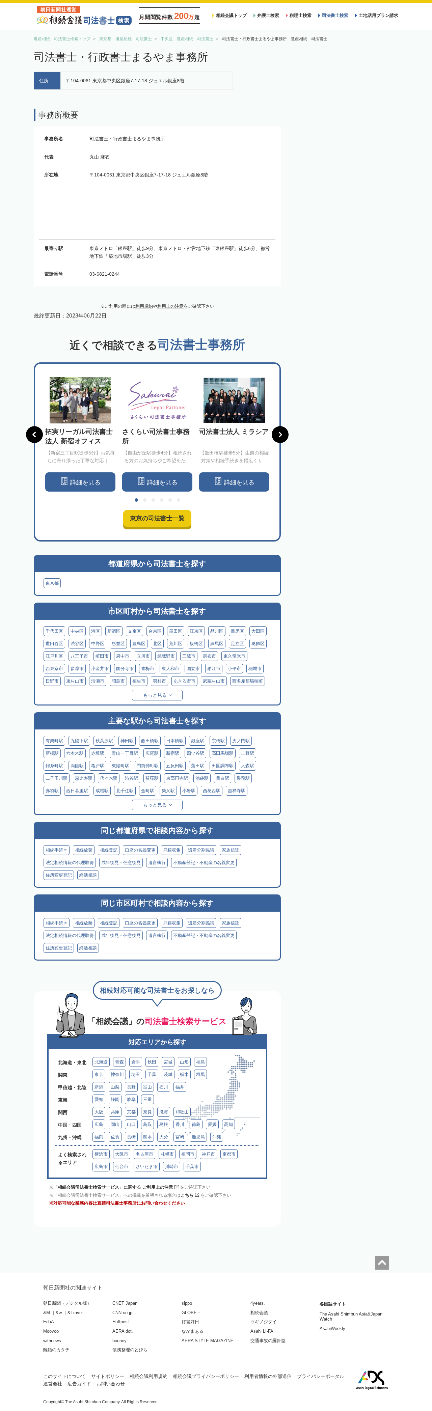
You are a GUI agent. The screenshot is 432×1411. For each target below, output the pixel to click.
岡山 (115, 1124)
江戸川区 (54, 656)
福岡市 (187, 1154)
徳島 (196, 1124)
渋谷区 (77, 643)
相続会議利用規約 (148, 1376)
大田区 (258, 631)
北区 (157, 643)
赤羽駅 (52, 790)
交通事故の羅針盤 (268, 1340)
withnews (52, 1340)
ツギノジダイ (263, 1321)
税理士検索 (301, 15)
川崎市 (171, 1166)
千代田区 (54, 631)
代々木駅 (108, 778)
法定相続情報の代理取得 (70, 862)
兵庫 (115, 1111)
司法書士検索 (335, 15)
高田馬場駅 (223, 753)
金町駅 (147, 790)
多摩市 (77, 668)
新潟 (98, 1086)
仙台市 (121, 1166)
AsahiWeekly (332, 1328)
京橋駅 (218, 740)
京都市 (229, 1154)
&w (59, 1312)
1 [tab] (136, 500)
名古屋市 (144, 1154)
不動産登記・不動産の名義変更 (204, 862)
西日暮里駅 (77, 790)
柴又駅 (168, 790)
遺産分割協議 (201, 850)
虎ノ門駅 (241, 740)
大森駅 (247, 765)
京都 (131, 1111)
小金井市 (100, 668)
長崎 (131, 1136)
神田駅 (127, 740)
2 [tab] (144, 500)
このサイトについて (64, 1376)
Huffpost (120, 1321)
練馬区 (216, 643)
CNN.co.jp (122, 1312)
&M (46, 1312)
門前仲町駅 (148, 765)
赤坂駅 (97, 753)
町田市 (102, 656)
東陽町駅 (120, 765)
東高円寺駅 (177, 778)
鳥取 (147, 1124)
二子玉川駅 (57, 778)
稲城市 (255, 668)
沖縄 (216, 1136)
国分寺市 (125, 668)
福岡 (98, 1136)
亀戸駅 (97, 765)
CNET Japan (124, 1303)
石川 (163, 1086)
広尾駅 (152, 753)
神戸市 (208, 1154)
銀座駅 (197, 740)
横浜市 (101, 1154)
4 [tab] (161, 500)
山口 (131, 1124)
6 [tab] (178, 500)
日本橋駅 (175, 740)
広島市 (101, 1166)
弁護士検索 (268, 15)
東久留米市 (234, 656)
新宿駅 (172, 753)
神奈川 (117, 1074)
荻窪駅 (152, 778)
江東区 (196, 631)
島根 (163, 1124)
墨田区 (175, 631)
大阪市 (121, 1154)
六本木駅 (75, 753)
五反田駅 (175, 765)
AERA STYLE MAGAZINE (208, 1340)
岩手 (135, 1061)
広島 (98, 1124)
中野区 (97, 643)
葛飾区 (258, 643)
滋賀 (163, 1111)
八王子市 (79, 656)
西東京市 (54, 668)
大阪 (98, 1111)
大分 (163, 1136)
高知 (228, 1124)
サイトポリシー (107, 1376)
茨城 (168, 1074)
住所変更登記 (59, 875)
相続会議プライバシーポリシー (206, 1376)
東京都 (52, 583)
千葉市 (192, 1166)
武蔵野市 (166, 656)
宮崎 (180, 1136)
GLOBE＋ (191, 1312)
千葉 (151, 1074)
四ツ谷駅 (195, 753)
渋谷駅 (131, 778)
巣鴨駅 (243, 778)
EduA (48, 1321)
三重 (147, 1099)
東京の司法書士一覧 (157, 518)
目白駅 (222, 778)
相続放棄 (83, 850)
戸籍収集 (172, 850)
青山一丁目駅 (125, 753)
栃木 (184, 1074)
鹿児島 (198, 1136)
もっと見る (155, 695)
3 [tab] (153, 500)
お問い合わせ (111, 1383)
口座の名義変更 (140, 850)
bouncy (119, 1340)
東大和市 (170, 668)
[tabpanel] (80, 434)
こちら (187, 1195)
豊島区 (138, 643)
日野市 (52, 681)
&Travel (75, 1312)
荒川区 (175, 643)
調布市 (209, 656)
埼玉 (135, 1074)
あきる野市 (184, 681)
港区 (95, 631)
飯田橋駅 (150, 740)
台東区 (155, 631)
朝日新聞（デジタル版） (67, 1303)
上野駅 (247, 753)
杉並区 (118, 643)
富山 (147, 1086)
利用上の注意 (170, 306)
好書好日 (190, 1321)
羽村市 (159, 681)
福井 (180, 1086)
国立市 (193, 668)
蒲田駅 (197, 765)
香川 (180, 1124)
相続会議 (259, 1312)
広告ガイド (79, 1383)
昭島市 (118, 681)
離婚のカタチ (56, 1349)
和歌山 (182, 1111)
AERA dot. (122, 1331)
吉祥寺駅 (236, 790)
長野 (131, 1086)
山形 (184, 1061)
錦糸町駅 (54, 765)
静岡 (115, 1099)
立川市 (143, 656)
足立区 (237, 643)
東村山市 (75, 681)
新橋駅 (52, 753)
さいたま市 (147, 1166)
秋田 (151, 1061)
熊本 (147, 1136)
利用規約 (144, 306)
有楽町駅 (54, 740)
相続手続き (57, 850)
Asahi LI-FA (261, 1331)
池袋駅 (202, 778)
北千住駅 (125, 790)
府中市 (122, 656)
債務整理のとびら (129, 1349)
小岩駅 (188, 790)
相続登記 (108, 850)
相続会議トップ (231, 15)
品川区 (216, 631)
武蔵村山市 (214, 681)
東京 (98, 1074)
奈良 (147, 1111)
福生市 (138, 681)
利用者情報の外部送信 (268, 1376)
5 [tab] (170, 500)
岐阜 (131, 1099)
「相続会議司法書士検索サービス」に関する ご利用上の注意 (113, 1187)
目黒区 (237, 631)
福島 (200, 1061)
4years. (257, 1303)
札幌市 (167, 1154)
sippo (187, 1303)
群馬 (200, 1074)
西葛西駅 (211, 790)
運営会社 (52, 1383)
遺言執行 (157, 862)
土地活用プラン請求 (378, 15)
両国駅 (77, 765)
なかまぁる (193, 1331)
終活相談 (88, 875)
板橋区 (196, 643)
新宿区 (113, 631)
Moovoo (51, 1331)
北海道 (101, 1061)
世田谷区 (54, 643)
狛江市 (213, 668)
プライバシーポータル (320, 1376)
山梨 (115, 1086)
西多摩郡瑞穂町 (247, 681)
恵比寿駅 (83, 778)
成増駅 (102, 790)
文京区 (134, 631)
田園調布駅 (223, 765)
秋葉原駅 (104, 740)
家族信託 (230, 850)
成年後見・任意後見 (121, 862)
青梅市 (147, 668)
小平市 (234, 668)
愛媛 (212, 1124)
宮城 (168, 1061)
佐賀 (115, 1136)
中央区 (77, 631)
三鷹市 (188, 656)
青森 (119, 1061)
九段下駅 (79, 740)
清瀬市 (97, 681)
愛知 (98, 1099)
